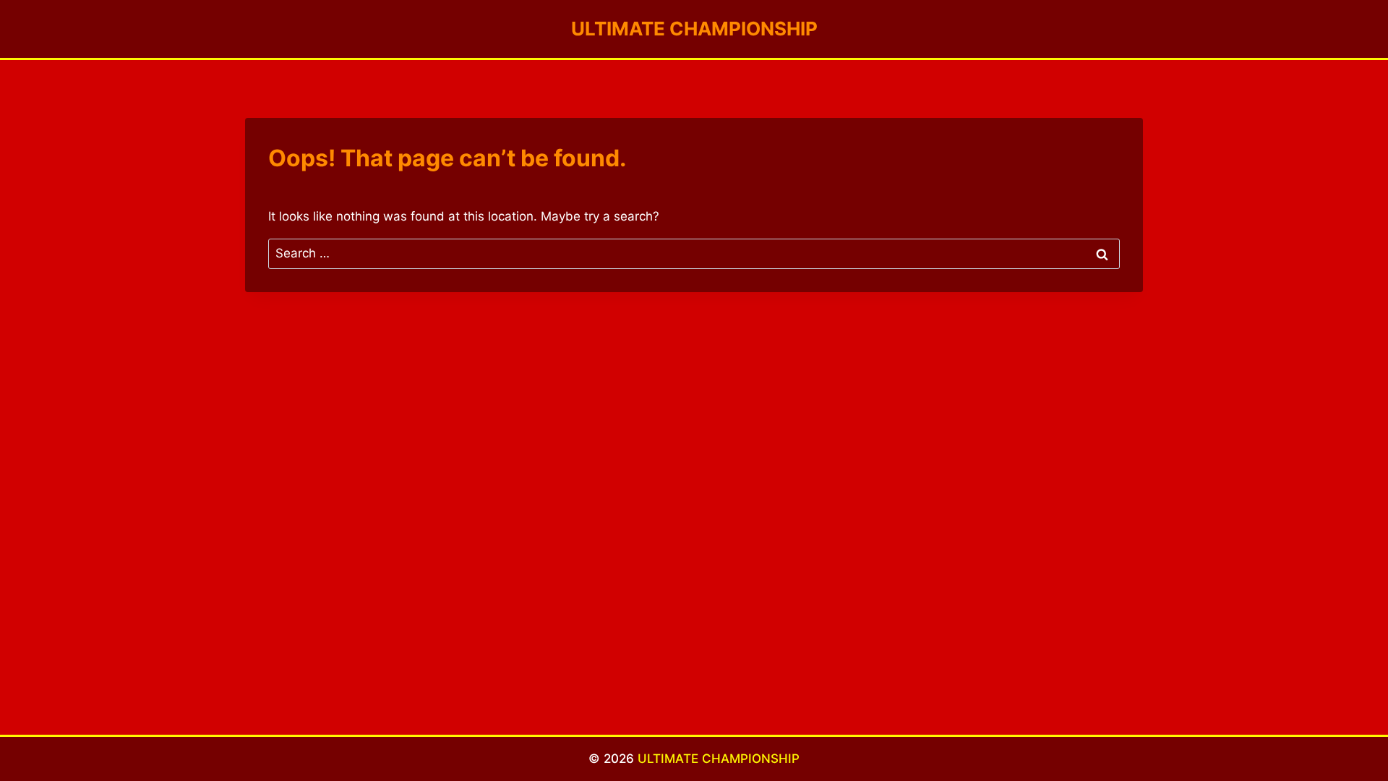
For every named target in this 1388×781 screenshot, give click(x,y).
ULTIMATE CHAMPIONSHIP (719, 758)
